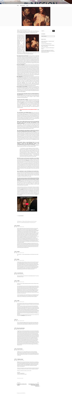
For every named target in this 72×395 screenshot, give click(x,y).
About (27, 5)
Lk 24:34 (22, 102)
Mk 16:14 (27, 160)
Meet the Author (22, 5)
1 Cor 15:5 (37, 101)
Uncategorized (21, 215)
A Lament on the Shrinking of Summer (46, 43)
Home (18, 5)
